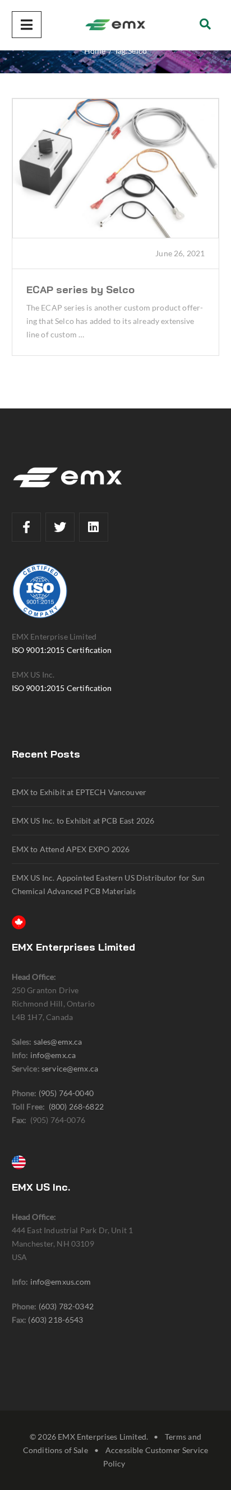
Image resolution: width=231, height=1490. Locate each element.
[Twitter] (60, 527)
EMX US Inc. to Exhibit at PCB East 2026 (83, 820)
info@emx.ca (53, 1055)
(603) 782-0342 (66, 1306)
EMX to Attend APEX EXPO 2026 (71, 849)
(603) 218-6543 (55, 1319)
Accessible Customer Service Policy (155, 1456)
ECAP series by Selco (80, 289)
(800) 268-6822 (76, 1106)
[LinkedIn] (94, 527)
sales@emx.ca (58, 1041)
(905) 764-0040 (66, 1093)
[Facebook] (26, 527)
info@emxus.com (60, 1281)
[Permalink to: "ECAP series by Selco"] (116, 168)
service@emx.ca (69, 1068)
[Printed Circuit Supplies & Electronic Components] (115, 25)
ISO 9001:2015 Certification (62, 650)
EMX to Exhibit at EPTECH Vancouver (79, 792)
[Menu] (26, 24)
